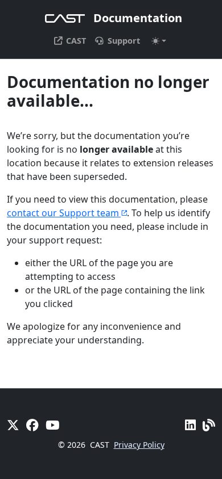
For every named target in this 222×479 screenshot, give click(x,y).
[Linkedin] (190, 425)
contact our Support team (63, 213)
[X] (13, 425)
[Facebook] (32, 425)
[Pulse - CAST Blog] (209, 425)
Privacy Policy (139, 444)
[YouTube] (52, 425)
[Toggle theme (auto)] (159, 41)
